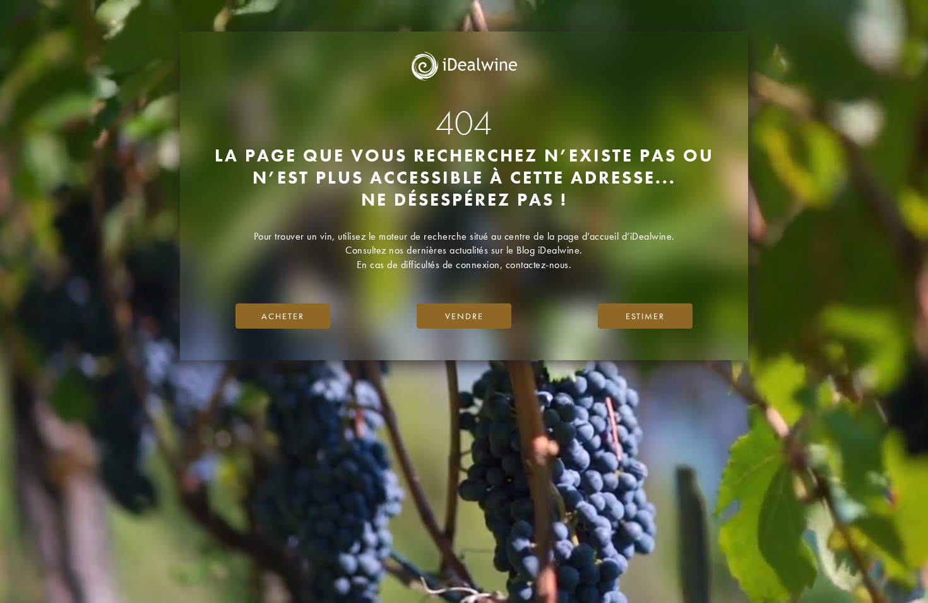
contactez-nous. (539, 264)
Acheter (282, 316)
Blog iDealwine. (549, 250)
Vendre (464, 316)
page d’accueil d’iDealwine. (616, 236)
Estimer (645, 316)
